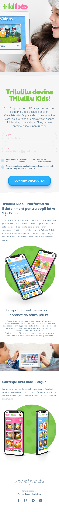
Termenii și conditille (23, 160)
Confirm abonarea (29, 180)
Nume (8, 135)
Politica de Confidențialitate (44, 160)
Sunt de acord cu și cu (28, 160)
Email (8, 148)
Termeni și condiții (29, 490)
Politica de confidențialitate (29, 493)
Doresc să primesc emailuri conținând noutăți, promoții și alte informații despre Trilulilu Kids (30, 167)
